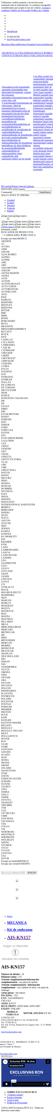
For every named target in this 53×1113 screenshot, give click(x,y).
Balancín (12, 119)
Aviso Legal (12, 1100)
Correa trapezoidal (41, 154)
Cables (14, 159)
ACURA (19, 53)
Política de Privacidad (20, 10)
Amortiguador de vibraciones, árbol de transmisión (17, 106)
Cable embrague (10, 157)
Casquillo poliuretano (41, 117)
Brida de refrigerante (11, 152)
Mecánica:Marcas (9, 44)
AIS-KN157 (19, 937)
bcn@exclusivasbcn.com (18, 39)
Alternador (17, 97)
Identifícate (12, 31)
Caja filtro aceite (40, 76)
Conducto (47, 148)
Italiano (10, 211)
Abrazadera (7, 87)
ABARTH (6, 53)
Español (11, 200)
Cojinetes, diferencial (42, 138)
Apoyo (15, 108)
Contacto (21, 186)
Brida (17, 148)
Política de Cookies (40, 10)
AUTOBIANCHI (17, 55)
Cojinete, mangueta (40, 136)
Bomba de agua (14, 129)
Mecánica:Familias (26, 44)
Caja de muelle (24, 159)
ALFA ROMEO (44, 53)
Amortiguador (9, 103)
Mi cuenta (5, 186)
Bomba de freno (18, 135)
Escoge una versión (10, 863)
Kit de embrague (20, 929)
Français (11, 208)
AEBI (26, 53)
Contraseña (6, 192)
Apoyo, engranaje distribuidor (14, 109)
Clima (44, 121)
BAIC (50, 55)
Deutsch (11, 205)
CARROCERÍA (12, 235)
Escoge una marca (9, 238)
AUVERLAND (33, 55)
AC (13, 53)
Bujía (10, 156)
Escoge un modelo (9, 861)
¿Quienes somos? (15, 1094)
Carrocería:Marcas (43, 44)
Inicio (9, 916)
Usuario (21, 189)
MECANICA (17, 923)
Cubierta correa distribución (43, 160)
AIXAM (33, 53)
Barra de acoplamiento (9, 122)
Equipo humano (14, 1097)
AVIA (44, 55)
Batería (17, 124)
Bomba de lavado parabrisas (17, 136)
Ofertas (13, 186)
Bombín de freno (18, 143)
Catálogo (30, 186)
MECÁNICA (29, 235)
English (10, 203)
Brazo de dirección (16, 145)
